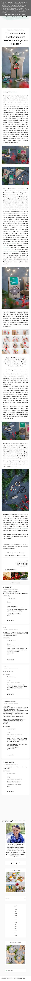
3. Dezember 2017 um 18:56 (14, 646)
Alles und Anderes (7, 978)
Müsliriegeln (25, 528)
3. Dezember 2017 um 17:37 (10, 629)
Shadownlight (7, 587)
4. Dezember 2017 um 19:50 (14, 734)
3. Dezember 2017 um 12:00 (10, 589)
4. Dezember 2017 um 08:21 (10, 703)
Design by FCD (21, 978)
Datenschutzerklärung (13, 14)
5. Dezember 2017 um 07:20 (14, 779)
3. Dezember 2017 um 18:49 (10, 668)
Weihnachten (21, 555)
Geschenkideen (10, 555)
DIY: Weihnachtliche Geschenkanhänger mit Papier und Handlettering (22, 563)
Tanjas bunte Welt (8, 762)
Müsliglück (14, 92)
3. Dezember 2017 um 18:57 (14, 682)
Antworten (6, 595)
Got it (24, 14)
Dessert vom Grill (8, 249)
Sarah (9, 602)
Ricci (4, 627)
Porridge (16, 528)
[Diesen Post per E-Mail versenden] (8, 553)
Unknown (6, 667)
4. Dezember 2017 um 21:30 (10, 764)
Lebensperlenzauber (9, 701)
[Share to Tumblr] (17, 553)
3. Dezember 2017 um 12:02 (14, 604)
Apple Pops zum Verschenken (11, 251)
